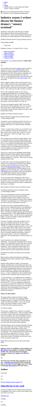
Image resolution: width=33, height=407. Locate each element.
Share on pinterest (9, 54)
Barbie (6, 171)
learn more (24, 13)
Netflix (3, 170)
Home (6, 2)
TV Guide (16, 353)
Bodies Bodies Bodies (14, 166)
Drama (6, 5)
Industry (19, 68)
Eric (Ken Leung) (23, 78)
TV (5, 4)
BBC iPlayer (4, 350)
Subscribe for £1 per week (12, 386)
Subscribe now (5, 395)
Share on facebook (9, 51)
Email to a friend (8, 58)
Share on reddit (8, 56)
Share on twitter (8, 53)
